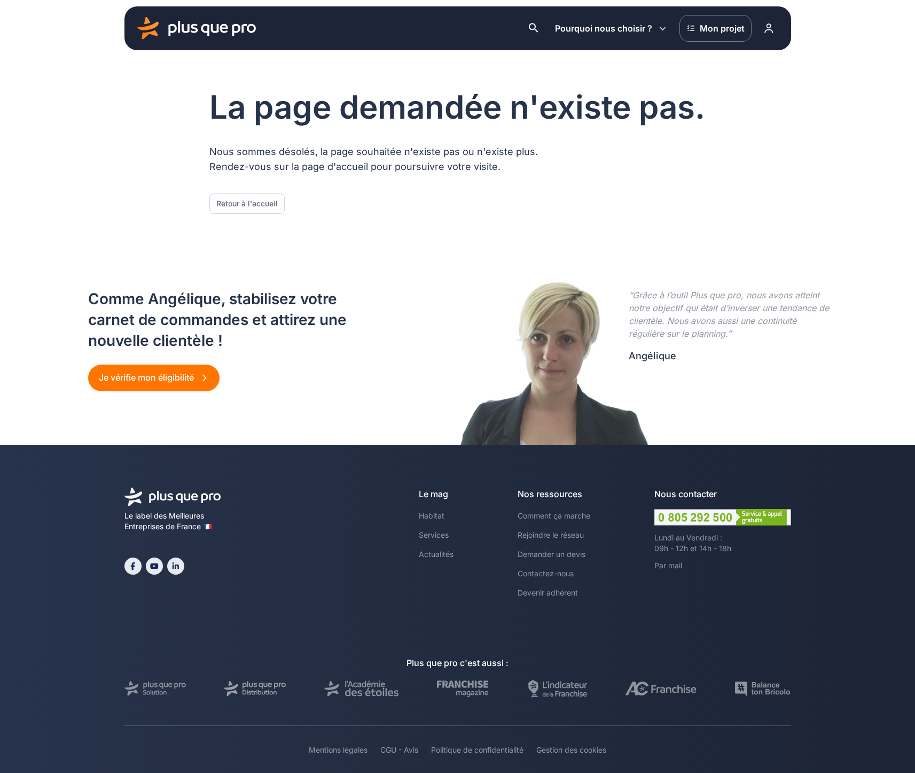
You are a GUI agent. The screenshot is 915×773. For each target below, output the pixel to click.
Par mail (668, 565)
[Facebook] (133, 566)
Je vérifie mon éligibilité (147, 377)
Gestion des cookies (571, 749)
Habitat (431, 515)
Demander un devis (551, 554)
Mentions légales (338, 749)
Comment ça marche (554, 515)
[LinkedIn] (175, 566)
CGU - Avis (399, 749)
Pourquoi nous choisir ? (603, 28)
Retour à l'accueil (247, 203)
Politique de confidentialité (477, 749)
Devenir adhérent (548, 592)
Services (434, 534)
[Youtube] (154, 566)
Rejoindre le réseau (551, 534)
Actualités (436, 554)
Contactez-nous (546, 573)
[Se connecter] (769, 28)
